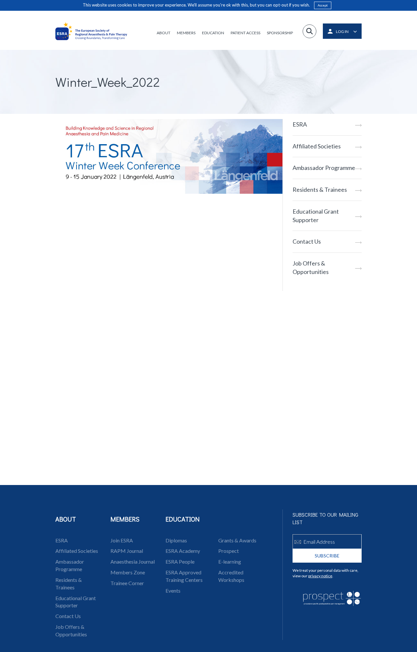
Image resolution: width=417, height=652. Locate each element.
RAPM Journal (126, 551)
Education (213, 32)
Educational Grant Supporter (316, 215)
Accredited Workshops (231, 576)
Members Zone (127, 572)
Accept (323, 5)
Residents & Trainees (320, 189)
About (163, 32)
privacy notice (320, 575)
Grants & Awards (237, 540)
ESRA (300, 124)
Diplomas (176, 540)
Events (172, 590)
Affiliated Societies (317, 146)
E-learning (229, 561)
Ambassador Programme (324, 167)
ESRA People (179, 561)
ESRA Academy (182, 551)
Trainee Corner (127, 583)
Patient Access (245, 32)
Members (186, 32)
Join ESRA (121, 540)
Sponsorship (280, 32)
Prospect (228, 551)
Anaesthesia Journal (132, 561)
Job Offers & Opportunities (311, 267)
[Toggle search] (309, 31)
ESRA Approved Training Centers (184, 576)
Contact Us (307, 241)
